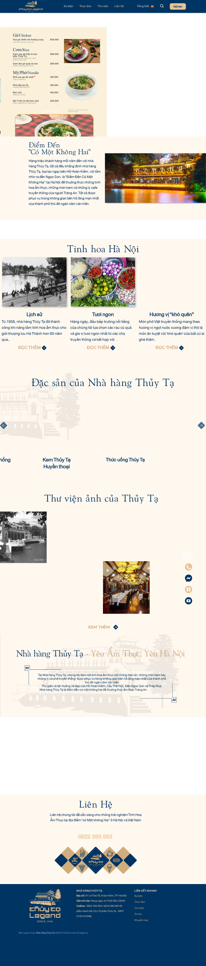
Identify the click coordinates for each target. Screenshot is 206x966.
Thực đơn (85, 6)
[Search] (162, 6)
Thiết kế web (69, 933)
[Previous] (18, 71)
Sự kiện (68, 6)
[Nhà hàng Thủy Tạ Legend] (38, 6)
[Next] (196, 71)
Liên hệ (119, 6)
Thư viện (103, 6)
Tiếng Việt (143, 6)
